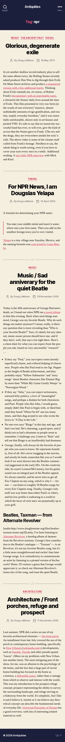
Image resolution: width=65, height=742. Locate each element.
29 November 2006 (48, 296)
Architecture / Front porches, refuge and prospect (32, 606)
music (15, 37)
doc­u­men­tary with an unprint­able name (34, 96)
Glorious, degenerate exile (32, 49)
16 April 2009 (48, 201)
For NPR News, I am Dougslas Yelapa (32, 190)
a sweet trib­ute (52, 312)
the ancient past (32, 37)
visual (49, 37)
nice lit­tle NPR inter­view (30, 155)
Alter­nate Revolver (14, 536)
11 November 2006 (47, 620)
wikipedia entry (32, 648)
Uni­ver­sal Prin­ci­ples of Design (39, 708)
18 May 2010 (48, 60)
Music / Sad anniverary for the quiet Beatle (32, 282)
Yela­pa (7, 240)
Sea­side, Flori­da (21, 652)
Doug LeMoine (26, 60)
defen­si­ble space (26, 676)
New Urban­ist (14, 648)
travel (32, 178)
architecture (32, 591)
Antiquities (32, 6)
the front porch (50, 636)
